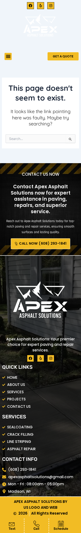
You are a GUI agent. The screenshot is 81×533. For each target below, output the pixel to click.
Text (12, 529)
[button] (8, 56)
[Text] (12, 524)
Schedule (61, 529)
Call (36, 529)
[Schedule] (61, 524)
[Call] (36, 524)
